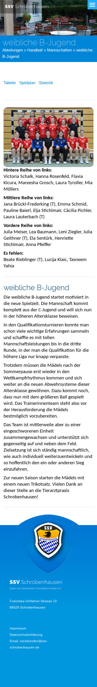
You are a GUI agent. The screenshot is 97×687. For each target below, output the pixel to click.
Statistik (46, 83)
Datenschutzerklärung (26, 634)
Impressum (18, 628)
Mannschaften (59, 50)
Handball (35, 50)
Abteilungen (12, 50)
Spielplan (27, 83)
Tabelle (10, 83)
